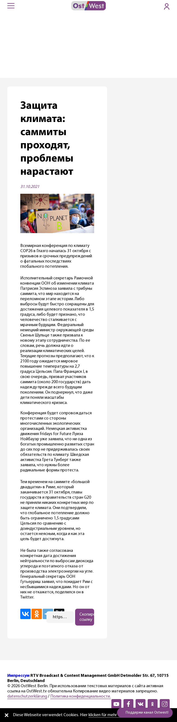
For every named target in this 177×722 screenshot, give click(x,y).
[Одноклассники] (37, 614)
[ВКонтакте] (25, 614)
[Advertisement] (88, 45)
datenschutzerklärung (27, 696)
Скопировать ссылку (86, 617)
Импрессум (18, 676)
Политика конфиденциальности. (80, 696)
